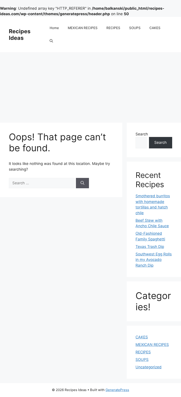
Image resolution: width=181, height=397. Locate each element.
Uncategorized (149, 367)
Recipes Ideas (19, 34)
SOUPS (135, 28)
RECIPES (113, 28)
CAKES (154, 28)
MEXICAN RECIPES (83, 28)
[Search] (82, 183)
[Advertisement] (90, 85)
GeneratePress (117, 390)
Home (54, 28)
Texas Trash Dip (150, 246)
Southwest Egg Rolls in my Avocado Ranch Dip (154, 260)
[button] (51, 41)
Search (142, 134)
